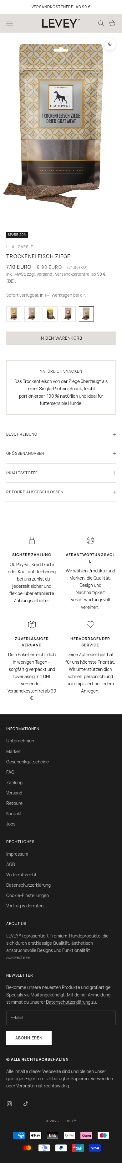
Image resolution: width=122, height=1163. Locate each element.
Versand (45, 274)
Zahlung (14, 782)
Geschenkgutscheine (27, 762)
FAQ (10, 772)
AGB (10, 864)
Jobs (10, 824)
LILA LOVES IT (19, 246)
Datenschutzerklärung (28, 885)
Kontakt (14, 813)
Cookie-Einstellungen (27, 895)
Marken (13, 751)
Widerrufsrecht (21, 875)
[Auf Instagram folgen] (9, 1104)
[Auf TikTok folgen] (26, 1104)
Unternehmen (20, 741)
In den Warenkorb (61, 338)
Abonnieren (29, 1038)
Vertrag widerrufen (24, 906)
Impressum (17, 854)
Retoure (14, 803)
